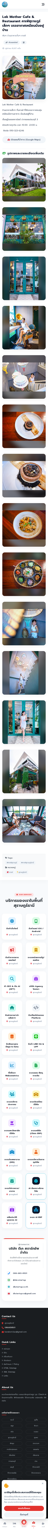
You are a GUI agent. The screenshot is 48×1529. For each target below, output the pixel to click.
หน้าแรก (7, 1349)
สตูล (12, 1426)
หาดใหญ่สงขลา (12, 1449)
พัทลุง (12, 1443)
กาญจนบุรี (12, 1461)
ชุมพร (36, 1437)
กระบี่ (12, 1420)
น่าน (36, 1461)
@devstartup (19, 1280)
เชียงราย (36, 1455)
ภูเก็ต (36, 1420)
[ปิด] (42, 1483)
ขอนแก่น (36, 1449)
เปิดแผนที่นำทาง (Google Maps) (25, 139)
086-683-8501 (20, 1273)
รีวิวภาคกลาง (36, 1473)
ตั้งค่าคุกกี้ (24, 1514)
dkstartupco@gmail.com (24, 1293)
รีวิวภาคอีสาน (12, 1479)
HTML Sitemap (10, 1368)
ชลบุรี (12, 1467)
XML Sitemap (9, 1372)
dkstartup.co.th (20, 1286)
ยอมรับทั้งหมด (24, 1508)
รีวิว (5, 1352)
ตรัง (12, 1431)
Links (6, 1375)
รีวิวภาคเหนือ (12, 1473)
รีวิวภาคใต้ (36, 1467)
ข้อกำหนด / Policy (11, 1364)
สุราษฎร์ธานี (22, 872)
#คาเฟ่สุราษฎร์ (12, 862)
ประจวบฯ (36, 1443)
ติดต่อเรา (7, 1360)
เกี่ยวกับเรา (8, 1356)
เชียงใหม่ (12, 1455)
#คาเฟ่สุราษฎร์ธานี (27, 862)
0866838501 (10, 1327)
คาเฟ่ (11, 872)
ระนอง (36, 1431)
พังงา (36, 1426)
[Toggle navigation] (43, 4)
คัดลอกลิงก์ (13, 42)
